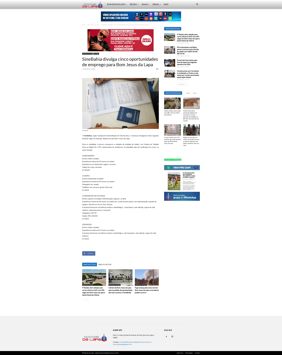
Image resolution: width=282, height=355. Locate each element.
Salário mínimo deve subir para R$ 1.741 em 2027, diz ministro (172, 113)
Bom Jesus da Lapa (93, 25)
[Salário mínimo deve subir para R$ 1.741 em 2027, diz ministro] (172, 103)
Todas (188, 93)
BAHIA (145, 4)
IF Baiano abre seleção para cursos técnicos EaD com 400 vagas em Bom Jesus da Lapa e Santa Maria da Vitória (188, 37)
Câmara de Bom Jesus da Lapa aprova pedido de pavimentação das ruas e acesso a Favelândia (121, 290)
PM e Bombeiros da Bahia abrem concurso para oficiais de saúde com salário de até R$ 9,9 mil (188, 50)
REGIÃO (133, 4)
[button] (197, 5)
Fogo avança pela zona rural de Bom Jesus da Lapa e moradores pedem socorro (147, 290)
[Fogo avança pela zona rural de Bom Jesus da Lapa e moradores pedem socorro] (147, 277)
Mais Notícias (89, 264)
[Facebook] (166, 337)
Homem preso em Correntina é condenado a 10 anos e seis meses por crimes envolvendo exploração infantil (188, 74)
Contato (197, 353)
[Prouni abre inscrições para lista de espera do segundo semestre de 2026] (169, 63)
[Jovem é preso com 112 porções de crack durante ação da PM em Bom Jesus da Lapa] (172, 130)
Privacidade (189, 353)
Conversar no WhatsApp (172, 160)
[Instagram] (172, 337)
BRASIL (156, 4)
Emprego (96, 53)
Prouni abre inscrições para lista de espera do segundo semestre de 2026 (187, 62)
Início (83, 25)
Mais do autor (104, 264)
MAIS (166, 4)
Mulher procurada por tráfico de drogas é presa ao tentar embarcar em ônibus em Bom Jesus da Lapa (191, 141)
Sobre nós (180, 353)
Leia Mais (181, 84)
